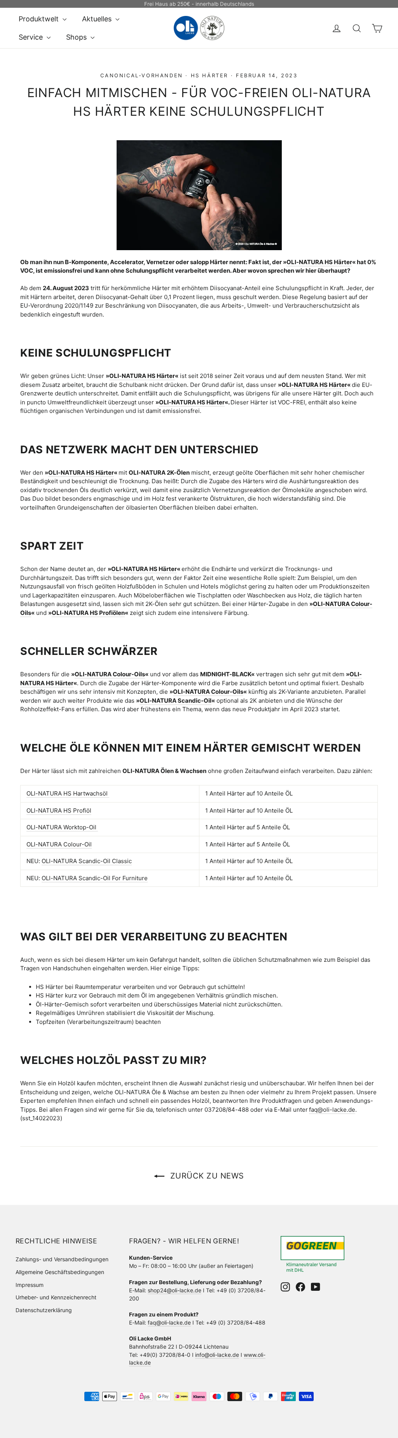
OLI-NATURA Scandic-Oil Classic (87, 861)
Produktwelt (40, 19)
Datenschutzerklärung (44, 1310)
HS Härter (209, 75)
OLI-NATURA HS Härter (319, 262)
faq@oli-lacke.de (169, 1322)
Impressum (30, 1284)
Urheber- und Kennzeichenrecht (56, 1297)
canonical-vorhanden (141, 75)
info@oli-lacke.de (217, 1354)
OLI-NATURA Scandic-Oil (175, 700)
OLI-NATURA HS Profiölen (88, 612)
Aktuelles (97, 19)
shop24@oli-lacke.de (174, 1290)
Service (32, 37)
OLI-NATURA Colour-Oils (110, 674)
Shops (77, 37)
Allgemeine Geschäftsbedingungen (60, 1272)
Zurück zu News (206, 1175)
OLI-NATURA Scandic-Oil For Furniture (95, 878)
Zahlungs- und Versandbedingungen (62, 1259)
